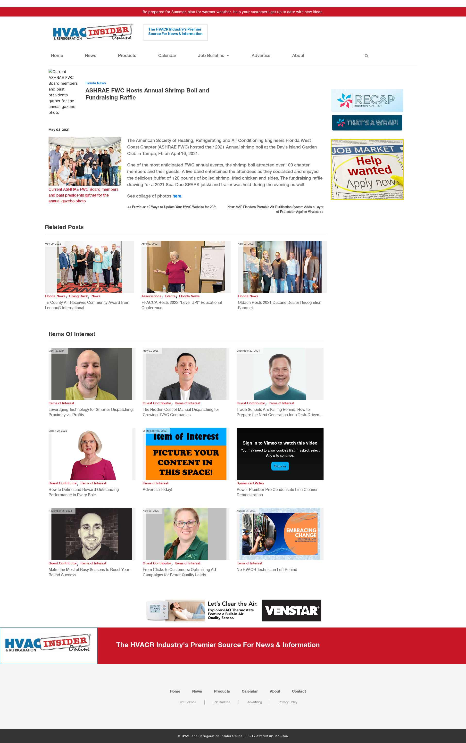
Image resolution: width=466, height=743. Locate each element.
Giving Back (78, 296)
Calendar (167, 55)
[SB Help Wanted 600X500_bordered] (367, 168)
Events (170, 296)
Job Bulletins (211, 55)
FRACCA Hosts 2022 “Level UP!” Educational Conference (181, 305)
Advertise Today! (157, 489)
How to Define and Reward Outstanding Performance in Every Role (84, 492)
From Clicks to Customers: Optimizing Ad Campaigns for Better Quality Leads (179, 572)
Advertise (261, 55)
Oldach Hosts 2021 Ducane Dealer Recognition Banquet (279, 305)
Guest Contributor (157, 403)
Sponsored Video (250, 483)
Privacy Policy (288, 702)
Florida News (95, 83)
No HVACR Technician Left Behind (267, 569)
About (298, 55)
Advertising (254, 702)
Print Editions (187, 702)
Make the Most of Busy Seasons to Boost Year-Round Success (90, 572)
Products (127, 55)
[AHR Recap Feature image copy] (367, 109)
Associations (151, 296)
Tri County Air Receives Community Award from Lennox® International (87, 305)
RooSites (281, 736)
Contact (299, 691)
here (177, 195)
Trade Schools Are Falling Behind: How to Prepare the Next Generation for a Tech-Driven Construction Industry (278, 412)
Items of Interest (61, 403)
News (90, 55)
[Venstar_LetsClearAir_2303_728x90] (233, 610)
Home (57, 55)
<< (172, 207)
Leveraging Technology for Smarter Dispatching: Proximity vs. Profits (91, 412)
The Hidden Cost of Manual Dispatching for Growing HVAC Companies (181, 412)
